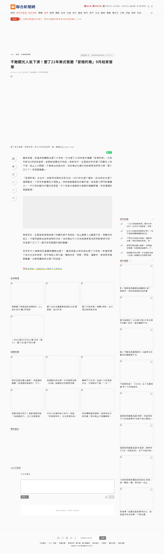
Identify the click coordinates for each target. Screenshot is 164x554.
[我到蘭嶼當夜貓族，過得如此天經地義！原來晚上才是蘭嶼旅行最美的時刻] (97, 400)
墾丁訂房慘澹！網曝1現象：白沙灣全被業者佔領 (97, 308)
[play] (88, 55)
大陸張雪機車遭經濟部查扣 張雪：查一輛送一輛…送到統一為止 (136, 481)
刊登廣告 (43, 543)
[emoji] (106, 497)
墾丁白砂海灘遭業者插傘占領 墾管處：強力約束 (62, 308)
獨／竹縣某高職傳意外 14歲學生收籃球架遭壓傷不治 (136, 353)
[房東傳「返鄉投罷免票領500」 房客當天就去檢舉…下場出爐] (136, 499)
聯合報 (88, 6)
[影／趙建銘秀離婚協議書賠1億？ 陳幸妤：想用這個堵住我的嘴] (136, 275)
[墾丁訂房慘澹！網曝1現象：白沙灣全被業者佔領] (97, 293)
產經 (80, 12)
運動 (57, 12)
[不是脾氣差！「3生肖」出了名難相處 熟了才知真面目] (136, 371)
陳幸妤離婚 (21, 12)
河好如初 (108, 6)
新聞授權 (62, 543)
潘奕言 (35, 72)
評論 (128, 12)
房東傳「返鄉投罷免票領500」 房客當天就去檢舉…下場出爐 (136, 513)
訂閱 (102, 538)
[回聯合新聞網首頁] (13, 6)
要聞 (40, 12)
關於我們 (112, 543)
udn (12, 54)
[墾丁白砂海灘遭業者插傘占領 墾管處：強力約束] (62, 293)
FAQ (50, 543)
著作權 (78, 543)
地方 (74, 12)
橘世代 (115, 12)
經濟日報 (98, 6)
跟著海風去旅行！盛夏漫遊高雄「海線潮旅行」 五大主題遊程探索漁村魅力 (27, 414)
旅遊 (17, 54)
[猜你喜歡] (152, 260)
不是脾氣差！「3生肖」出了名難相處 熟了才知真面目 (136, 385)
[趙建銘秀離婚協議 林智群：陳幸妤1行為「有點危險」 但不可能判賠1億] (136, 435)
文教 (122, 12)
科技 (139, 12)
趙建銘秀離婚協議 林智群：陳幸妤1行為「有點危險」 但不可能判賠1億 (136, 449)
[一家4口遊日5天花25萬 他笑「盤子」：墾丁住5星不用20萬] (27, 326)
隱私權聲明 (86, 543)
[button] (148, 6)
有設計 (117, 6)
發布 (111, 497)
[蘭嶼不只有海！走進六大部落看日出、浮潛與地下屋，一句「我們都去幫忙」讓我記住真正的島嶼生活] (97, 367)
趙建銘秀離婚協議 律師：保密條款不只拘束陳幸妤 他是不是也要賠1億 (136, 417)
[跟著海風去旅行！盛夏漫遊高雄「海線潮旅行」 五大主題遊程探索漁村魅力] (27, 400)
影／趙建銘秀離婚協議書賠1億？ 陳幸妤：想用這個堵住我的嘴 (135, 289)
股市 (86, 12)
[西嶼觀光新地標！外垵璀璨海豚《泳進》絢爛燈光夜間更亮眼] (62, 367)
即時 (13, 12)
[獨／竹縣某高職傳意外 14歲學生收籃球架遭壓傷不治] (136, 339)
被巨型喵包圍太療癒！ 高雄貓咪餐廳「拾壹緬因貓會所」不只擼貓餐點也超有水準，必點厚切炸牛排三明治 (27, 381)
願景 (134, 6)
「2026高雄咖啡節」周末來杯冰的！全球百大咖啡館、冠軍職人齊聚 (140, 224)
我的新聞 (142, 6)
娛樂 (52, 12)
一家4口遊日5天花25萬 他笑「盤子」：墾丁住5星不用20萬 (27, 341)
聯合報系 (96, 543)
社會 (69, 12)
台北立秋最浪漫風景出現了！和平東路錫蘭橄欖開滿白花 (140, 232)
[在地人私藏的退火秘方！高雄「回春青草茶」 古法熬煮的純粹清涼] (62, 400)
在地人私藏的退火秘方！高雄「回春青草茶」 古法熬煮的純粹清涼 (62, 414)
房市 (91, 12)
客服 (54, 543)
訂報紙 (104, 543)
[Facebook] (13, 158)
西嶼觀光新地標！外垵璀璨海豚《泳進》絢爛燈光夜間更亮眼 (62, 381)
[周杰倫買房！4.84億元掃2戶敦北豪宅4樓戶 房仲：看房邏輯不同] (136, 307)
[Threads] (13, 174)
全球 (63, 12)
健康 (109, 12)
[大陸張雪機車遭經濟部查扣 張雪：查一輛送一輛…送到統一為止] (136, 467)
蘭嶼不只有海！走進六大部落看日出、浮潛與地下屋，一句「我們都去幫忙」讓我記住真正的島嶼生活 (97, 381)
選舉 (46, 12)
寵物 (103, 12)
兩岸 (133, 12)
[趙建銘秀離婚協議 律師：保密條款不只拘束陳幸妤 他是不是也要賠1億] (136, 403)
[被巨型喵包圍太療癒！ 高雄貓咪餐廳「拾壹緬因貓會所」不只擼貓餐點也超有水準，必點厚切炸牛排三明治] (27, 367)
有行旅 (126, 6)
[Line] (13, 166)
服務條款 (71, 543)
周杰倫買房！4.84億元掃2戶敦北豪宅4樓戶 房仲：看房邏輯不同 (136, 321)
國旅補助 (32, 12)
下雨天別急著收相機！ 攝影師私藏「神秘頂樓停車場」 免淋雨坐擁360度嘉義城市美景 (139, 239)
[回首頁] (25, 6)
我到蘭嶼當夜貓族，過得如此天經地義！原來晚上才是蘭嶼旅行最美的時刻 (97, 414)
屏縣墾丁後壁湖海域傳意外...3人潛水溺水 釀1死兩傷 (27, 308)
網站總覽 (121, 543)
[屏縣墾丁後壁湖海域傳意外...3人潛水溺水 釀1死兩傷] (27, 293)
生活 (97, 12)
